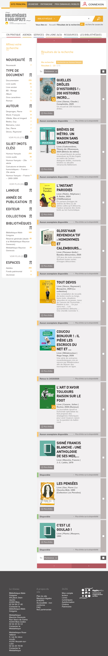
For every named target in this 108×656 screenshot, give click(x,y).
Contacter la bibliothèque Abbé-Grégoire (17, 608)
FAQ (38, 607)
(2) (17, 256)
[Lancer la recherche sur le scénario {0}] (97, 19)
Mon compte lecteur (67, 594)
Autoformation (68, 602)
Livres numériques (67, 598)
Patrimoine (66, 606)
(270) (17, 137)
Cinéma (65, 604)
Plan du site (42, 596)
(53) (16, 184)
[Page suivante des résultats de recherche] (89, 40)
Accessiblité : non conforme (44, 604)
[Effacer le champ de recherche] (89, 19)
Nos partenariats (44, 609)
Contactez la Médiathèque (15, 627)
